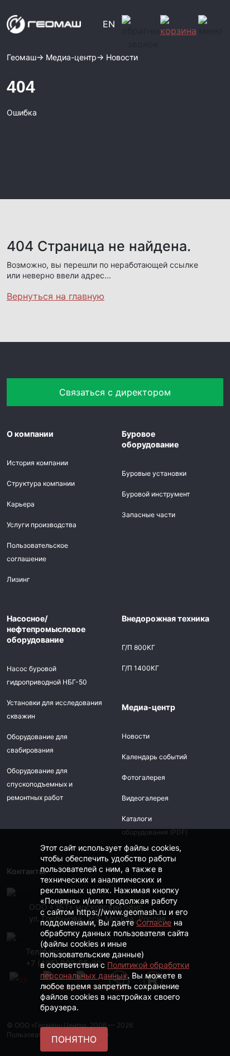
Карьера (21, 504)
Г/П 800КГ (138, 647)
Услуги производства (41, 524)
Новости (136, 736)
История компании (37, 463)
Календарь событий (154, 757)
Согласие (153, 922)
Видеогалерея (145, 798)
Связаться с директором (115, 392)
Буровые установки (154, 473)
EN (109, 24)
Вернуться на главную (55, 296)
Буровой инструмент (156, 494)
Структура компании (41, 483)
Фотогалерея (143, 777)
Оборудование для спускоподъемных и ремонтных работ (40, 784)
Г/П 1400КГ (140, 668)
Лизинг (18, 579)
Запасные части (148, 514)
